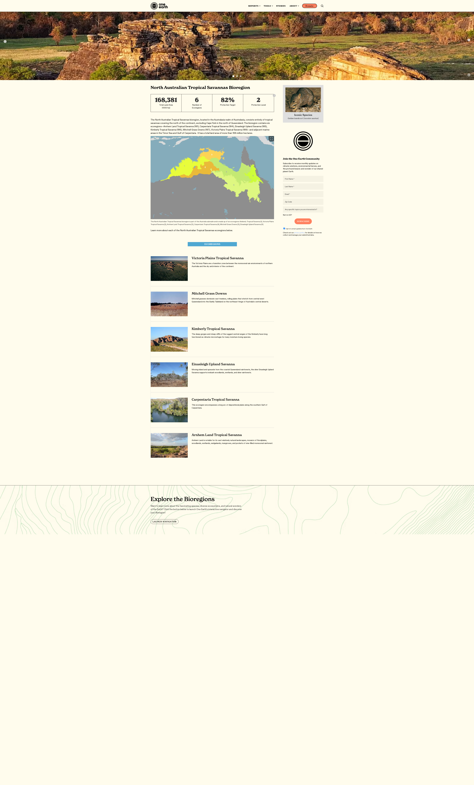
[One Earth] (160, 6)
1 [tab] (233, 76)
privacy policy (299, 232)
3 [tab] (240, 76)
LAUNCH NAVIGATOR (165, 521)
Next (468, 40)
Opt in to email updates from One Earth (299, 229)
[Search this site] (322, 6)
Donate (310, 6)
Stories (281, 6)
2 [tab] (237, 76)
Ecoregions (212, 244)
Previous (5, 41)
